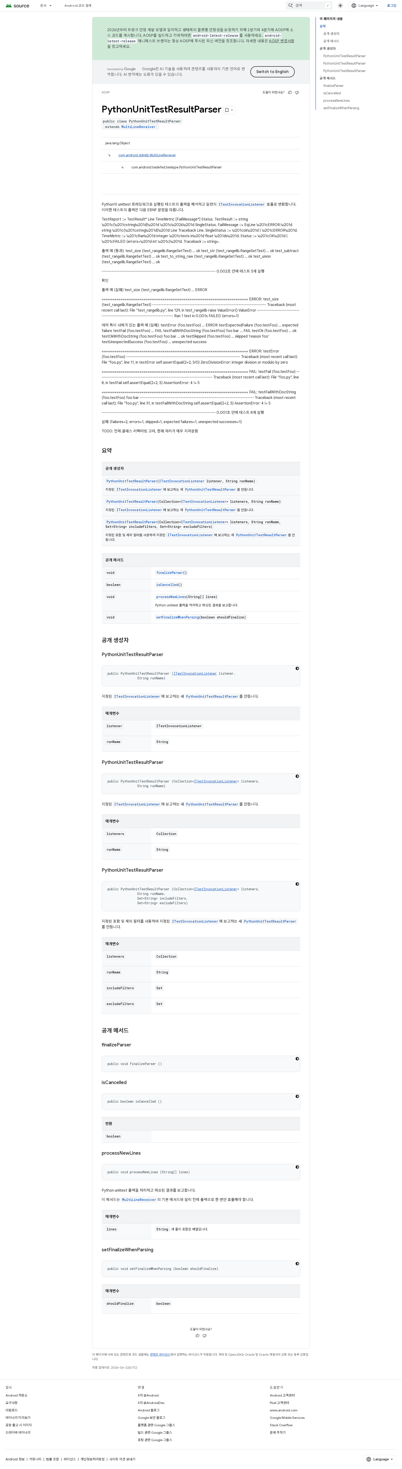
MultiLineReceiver (138, 127)
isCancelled (167, 584)
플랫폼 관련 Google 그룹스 (156, 1425)
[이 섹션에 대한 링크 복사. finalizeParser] (136, 1045)
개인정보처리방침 (92, 1459)
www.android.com (284, 1410)
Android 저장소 (16, 1395)
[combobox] (309, 5)
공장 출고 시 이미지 (19, 1425)
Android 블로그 (149, 1410)
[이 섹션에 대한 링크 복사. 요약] (116, 451)
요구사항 (12, 1403)
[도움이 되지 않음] (296, 92)
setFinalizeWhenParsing (177, 617)
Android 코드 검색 (77, 5)
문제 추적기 (278, 1432)
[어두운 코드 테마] (297, 668)
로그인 (391, 5)
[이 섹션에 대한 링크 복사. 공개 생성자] (133, 641)
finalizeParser (169, 572)
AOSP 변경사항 (281, 41)
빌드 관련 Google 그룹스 (155, 1432)
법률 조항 (52, 1459)
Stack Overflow (281, 1425)
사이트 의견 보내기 (122, 1459)
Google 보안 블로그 (151, 1418)
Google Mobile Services (287, 1418)
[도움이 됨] (289, 92)
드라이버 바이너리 (18, 1432)
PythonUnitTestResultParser (132, 481)
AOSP (106, 92)
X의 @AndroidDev (151, 1403)
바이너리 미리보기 (18, 1418)
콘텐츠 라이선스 (160, 1355)
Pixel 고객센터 (279, 1403)
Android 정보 (15, 1459)
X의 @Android (148, 1395)
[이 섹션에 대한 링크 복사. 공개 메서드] (133, 1031)
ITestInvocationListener (242, 204)
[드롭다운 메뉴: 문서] (52, 5)
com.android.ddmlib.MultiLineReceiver (147, 155)
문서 (43, 5)
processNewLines (171, 597)
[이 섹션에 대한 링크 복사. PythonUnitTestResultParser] (168, 655)
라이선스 (70, 1459)
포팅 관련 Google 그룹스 (155, 1440)
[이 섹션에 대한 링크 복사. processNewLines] (145, 1153)
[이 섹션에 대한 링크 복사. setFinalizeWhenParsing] (158, 1250)
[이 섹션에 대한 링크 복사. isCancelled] (131, 1083)
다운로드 (12, 1410)
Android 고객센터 (282, 1395)
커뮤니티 (35, 1459)
